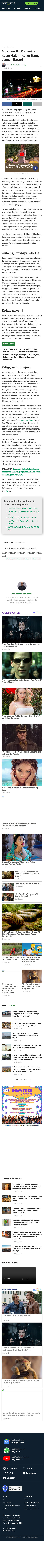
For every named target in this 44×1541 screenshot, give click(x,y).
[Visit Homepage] (9, 3)
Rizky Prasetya (30, 495)
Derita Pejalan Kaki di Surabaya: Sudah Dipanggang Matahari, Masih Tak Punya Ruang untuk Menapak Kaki (27, 1057)
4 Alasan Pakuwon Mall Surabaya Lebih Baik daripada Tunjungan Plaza (26, 1024)
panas (19, 559)
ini (7, 491)
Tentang (5, 1496)
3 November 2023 (17, 1028)
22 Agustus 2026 (17, 1241)
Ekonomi (37, 8)
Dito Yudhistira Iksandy (18, 65)
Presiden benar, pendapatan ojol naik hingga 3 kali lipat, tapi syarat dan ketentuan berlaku (26, 1210)
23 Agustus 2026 (17, 1203)
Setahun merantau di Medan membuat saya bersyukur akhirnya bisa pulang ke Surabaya (20, 350)
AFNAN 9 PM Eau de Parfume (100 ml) (22, 517)
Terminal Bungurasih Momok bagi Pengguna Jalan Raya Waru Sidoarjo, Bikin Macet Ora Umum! (25, 1014)
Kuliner (17, 8)
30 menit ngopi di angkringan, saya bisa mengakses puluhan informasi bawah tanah (27, 1198)
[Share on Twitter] (17, 104)
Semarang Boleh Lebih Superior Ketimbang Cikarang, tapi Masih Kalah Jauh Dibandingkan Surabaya (21, 471)
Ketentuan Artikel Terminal (11, 1506)
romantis (27, 559)
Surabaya (36, 559)
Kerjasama (28, 1496)
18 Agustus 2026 (17, 1215)
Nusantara (6, 8)
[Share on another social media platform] (37, 104)
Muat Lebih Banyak (22, 1079)
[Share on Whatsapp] (27, 104)
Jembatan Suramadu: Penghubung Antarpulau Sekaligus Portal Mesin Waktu (25, 1035)
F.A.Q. (26, 1499)
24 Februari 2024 (17, 1019)
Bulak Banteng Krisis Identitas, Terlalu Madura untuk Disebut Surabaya (26, 1046)
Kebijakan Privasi (30, 1506)
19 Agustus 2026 (17, 1253)
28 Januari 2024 (17, 1074)
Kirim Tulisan (32, 3)
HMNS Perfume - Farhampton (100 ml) (22, 508)
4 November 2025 (17, 1062)
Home (3, 47)
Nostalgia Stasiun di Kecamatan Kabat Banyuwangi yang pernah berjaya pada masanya (26, 1248)
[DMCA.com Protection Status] (15, 1488)
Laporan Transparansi (32, 1509)
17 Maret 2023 (17, 1040)
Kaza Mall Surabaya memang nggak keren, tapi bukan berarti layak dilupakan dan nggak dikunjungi (21, 357)
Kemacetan (11, 559)
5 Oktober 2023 (8, 68)
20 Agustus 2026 (17, 1227)
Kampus (27, 8)
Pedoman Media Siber (32, 1502)
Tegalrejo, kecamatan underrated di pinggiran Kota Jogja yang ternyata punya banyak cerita (26, 1222)
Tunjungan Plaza (25, 420)
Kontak (5, 1509)
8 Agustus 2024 (17, 1050)
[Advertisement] (22, 28)
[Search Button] (41, 3)
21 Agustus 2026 (17, 1191)
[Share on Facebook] (7, 104)
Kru (4, 1499)
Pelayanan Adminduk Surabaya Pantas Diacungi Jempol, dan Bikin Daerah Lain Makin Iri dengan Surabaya (26, 1069)
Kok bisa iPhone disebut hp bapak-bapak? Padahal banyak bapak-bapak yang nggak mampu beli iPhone (26, 1186)
